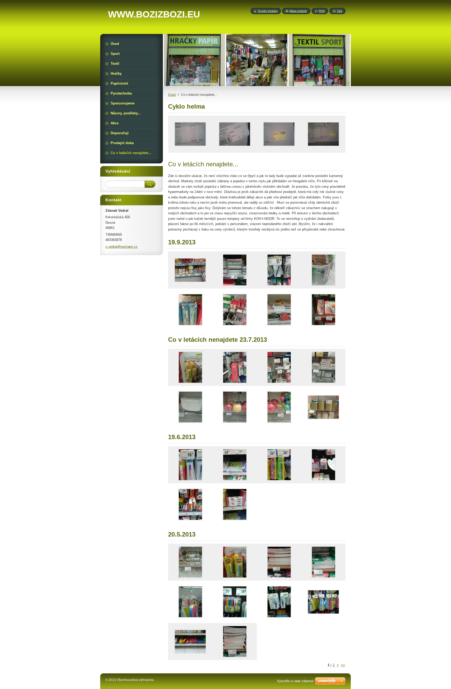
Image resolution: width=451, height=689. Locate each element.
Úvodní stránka (267, 11)
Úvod (172, 94)
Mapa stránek (298, 11)
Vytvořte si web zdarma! (295, 681)
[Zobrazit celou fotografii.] (190, 134)
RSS (322, 11)
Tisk (339, 11)
